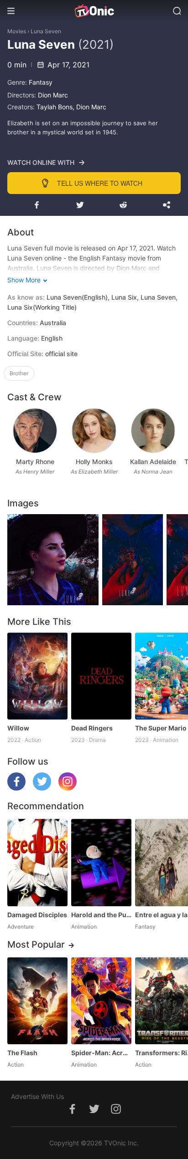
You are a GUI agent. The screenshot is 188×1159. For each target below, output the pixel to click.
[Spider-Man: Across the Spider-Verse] (101, 1000)
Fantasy (40, 82)
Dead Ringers (92, 728)
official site (61, 353)
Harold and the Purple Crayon (101, 915)
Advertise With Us (37, 1096)
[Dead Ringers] (101, 676)
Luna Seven (46, 31)
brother (19, 373)
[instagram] (67, 788)
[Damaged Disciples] (37, 862)
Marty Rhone (35, 461)
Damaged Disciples (37, 915)
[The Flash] (37, 1000)
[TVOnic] (94, 11)
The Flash (22, 1053)
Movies (16, 31)
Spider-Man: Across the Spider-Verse (101, 1053)
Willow (18, 728)
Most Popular (36, 944)
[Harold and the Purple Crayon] (101, 862)
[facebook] (16, 788)
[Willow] (37, 676)
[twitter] (42, 788)
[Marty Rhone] (35, 430)
